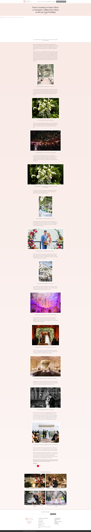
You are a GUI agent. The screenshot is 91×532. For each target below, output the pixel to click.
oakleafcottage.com (52, 86)
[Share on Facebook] (34, 465)
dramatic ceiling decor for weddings (49, 459)
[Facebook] (27, 523)
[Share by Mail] (40, 465)
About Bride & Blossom (57, 519)
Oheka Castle (52, 320)
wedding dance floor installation (36, 461)
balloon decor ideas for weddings (37, 459)
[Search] (67, 1)
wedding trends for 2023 (48, 461)
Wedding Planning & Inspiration (58, 521)
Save (38, 465)
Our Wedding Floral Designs (57, 518)
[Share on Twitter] (36, 465)
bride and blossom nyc (43, 459)
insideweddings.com (51, 283)
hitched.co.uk (52, 218)
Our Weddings (56, 522)
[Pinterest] (30, 523)
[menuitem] (38, 1)
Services (55, 520)
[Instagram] (29, 523)
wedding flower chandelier (42, 461)
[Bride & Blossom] (29, 519)
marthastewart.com (53, 347)
